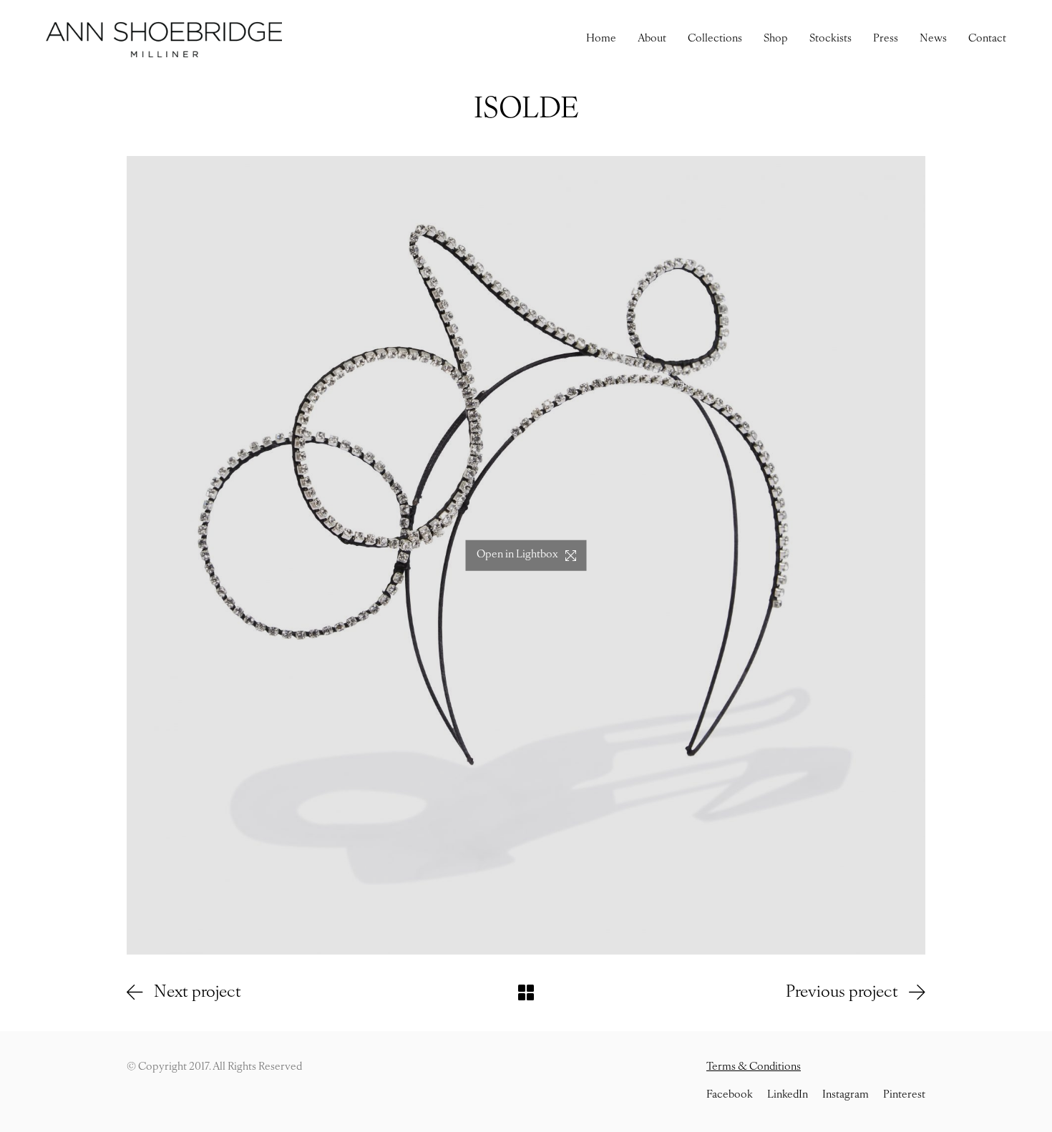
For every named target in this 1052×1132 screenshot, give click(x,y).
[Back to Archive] (526, 992)
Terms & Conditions (753, 1067)
